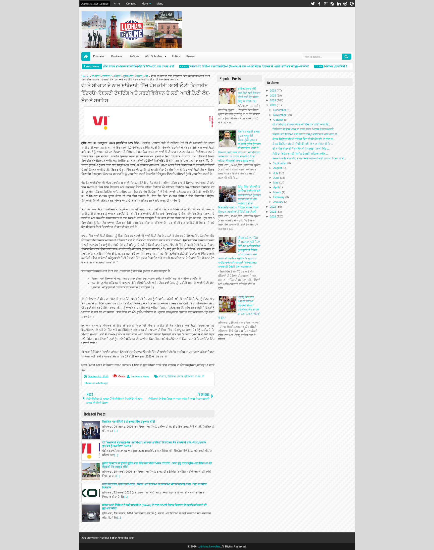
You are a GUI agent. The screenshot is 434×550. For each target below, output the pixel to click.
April (276, 187)
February (279, 197)
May (276, 182)
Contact (131, 3)
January (278, 201)
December (280, 109)
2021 (273, 211)
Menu (159, 3)
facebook (319, 3)
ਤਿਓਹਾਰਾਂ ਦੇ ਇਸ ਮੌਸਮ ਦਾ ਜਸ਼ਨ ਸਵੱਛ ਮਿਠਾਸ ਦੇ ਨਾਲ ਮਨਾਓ (303, 129)
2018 (273, 216)
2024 (273, 100)
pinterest (352, 3)
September (280, 163)
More (145, 3)
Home (85, 56)
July (276, 172)
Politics (176, 56)
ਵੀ (203, 376)
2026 (273, 90)
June (276, 177)
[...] (116, 430)
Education (99, 56)
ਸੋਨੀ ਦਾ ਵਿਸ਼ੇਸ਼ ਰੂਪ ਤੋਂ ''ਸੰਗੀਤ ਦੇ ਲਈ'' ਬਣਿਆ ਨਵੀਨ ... (301, 153)
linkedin (339, 3)
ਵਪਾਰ (117, 3)
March (277, 192)
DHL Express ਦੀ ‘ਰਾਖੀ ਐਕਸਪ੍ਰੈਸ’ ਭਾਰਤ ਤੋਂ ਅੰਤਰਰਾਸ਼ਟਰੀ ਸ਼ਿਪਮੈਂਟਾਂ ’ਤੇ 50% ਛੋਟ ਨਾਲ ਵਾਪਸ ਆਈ (116, 66)
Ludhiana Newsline (208, 546)
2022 (273, 206)
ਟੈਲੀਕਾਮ (172, 376)
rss (332, 3)
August (278, 167)
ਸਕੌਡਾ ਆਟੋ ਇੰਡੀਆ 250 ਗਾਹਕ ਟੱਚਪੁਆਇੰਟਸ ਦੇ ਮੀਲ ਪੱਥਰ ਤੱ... (306, 134)
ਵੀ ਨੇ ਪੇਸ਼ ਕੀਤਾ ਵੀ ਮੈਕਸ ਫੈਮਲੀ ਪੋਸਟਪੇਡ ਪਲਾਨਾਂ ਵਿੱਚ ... (301, 148)
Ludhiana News (140, 376)
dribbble (345, 3)
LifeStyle (134, 56)
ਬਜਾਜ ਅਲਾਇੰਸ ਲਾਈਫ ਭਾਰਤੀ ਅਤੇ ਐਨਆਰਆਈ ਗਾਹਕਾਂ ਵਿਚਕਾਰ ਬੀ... (310, 158)
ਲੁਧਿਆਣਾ (189, 376)
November (280, 114)
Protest (190, 56)
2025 (273, 95)
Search (346, 57)
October (278, 119)
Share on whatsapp (96, 383)
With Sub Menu (154, 56)
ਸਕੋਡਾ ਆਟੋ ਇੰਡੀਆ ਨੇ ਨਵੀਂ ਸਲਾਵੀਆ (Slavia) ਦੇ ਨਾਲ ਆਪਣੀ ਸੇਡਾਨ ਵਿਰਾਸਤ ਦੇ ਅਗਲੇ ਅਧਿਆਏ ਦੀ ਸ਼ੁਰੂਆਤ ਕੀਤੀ (243, 66)
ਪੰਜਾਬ (180, 376)
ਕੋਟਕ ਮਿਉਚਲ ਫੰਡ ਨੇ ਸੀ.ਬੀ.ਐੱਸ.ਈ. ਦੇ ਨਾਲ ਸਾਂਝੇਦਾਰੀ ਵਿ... (303, 143)
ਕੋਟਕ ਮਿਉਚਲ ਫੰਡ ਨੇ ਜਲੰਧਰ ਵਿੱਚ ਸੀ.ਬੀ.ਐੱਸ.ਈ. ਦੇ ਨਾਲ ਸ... (304, 139)
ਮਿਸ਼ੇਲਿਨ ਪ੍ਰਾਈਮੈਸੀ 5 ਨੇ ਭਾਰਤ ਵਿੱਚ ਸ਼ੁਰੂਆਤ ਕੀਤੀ (345, 66)
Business (117, 56)
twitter (312, 3)
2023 (273, 105)
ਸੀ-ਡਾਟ (162, 376)
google (325, 3)
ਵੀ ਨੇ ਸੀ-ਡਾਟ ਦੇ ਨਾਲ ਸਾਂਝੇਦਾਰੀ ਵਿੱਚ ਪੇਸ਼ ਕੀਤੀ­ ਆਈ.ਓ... (302, 124)
